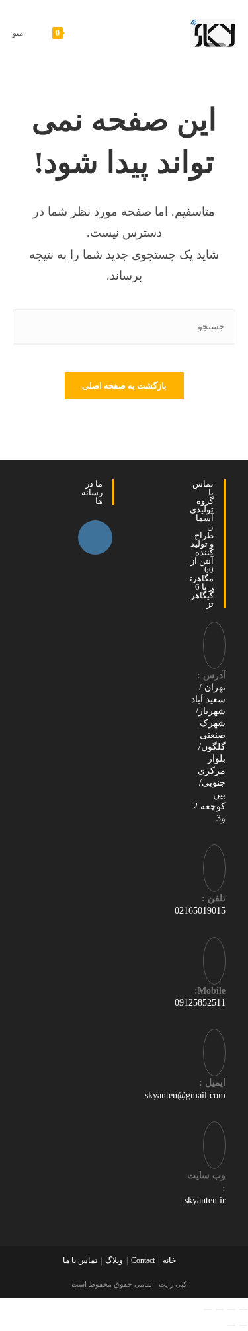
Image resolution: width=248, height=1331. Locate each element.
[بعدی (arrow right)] (231, 1325)
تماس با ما (80, 1260)
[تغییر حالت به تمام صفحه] (231, 1309)
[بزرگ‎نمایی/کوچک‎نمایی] (243, 1309)
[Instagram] (95, 537)
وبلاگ (114, 1260)
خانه (169, 1260)
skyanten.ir (205, 1200)
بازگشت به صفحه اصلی (124, 386)
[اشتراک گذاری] (219, 1309)
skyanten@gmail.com (185, 1095)
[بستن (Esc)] (207, 1309)
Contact (143, 1260)
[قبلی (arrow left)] (243, 1325)
